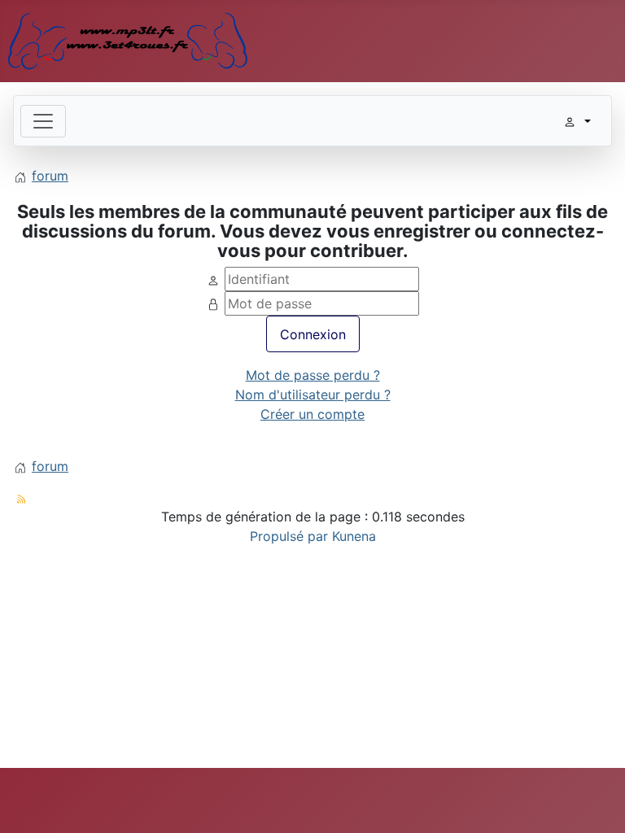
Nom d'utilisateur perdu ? (313, 394)
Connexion (313, 334)
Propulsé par (291, 536)
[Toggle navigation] (43, 121)
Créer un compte (312, 414)
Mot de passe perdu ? (313, 375)
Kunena (354, 536)
